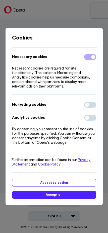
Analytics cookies (28, 117)
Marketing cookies (29, 104)
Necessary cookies (29, 56)
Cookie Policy (49, 164)
